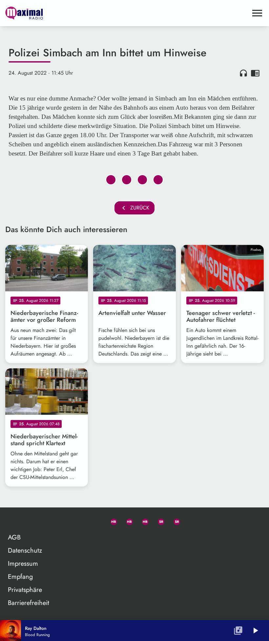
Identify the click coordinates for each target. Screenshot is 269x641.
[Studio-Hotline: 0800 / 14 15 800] (95, 520)
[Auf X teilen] (126, 179)
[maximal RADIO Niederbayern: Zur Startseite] (126, 13)
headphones (243, 73)
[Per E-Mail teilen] (158, 179)
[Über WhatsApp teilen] (142, 179)
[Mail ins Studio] (79, 520)
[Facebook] (126, 520)
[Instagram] (142, 520)
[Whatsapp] (111, 520)
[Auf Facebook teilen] (111, 179)
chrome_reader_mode (255, 73)
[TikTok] (189, 520)
